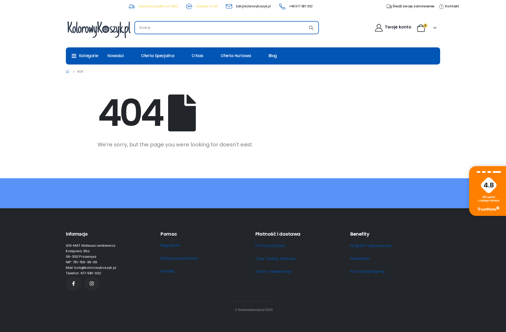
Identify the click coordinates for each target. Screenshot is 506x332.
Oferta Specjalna (157, 55)
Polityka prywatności (179, 258)
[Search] (311, 28)
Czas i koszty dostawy (275, 258)
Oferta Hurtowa (236, 55)
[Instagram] (91, 283)
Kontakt (167, 271)
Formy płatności (270, 245)
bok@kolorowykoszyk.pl (253, 6)
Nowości (116, 55)
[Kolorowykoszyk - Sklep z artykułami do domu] (99, 29)
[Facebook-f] (73, 283)
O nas (197, 55)
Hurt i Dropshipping (367, 271)
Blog (273, 55)
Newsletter (360, 258)
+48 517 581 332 (300, 6)
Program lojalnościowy (370, 245)
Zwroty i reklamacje (273, 271)
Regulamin (170, 245)
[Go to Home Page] (68, 71)
